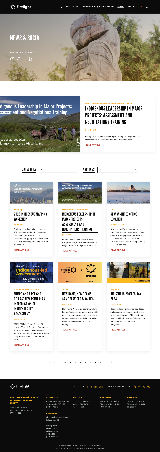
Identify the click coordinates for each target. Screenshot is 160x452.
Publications (106, 7)
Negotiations (117, 103)
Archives (89, 169)
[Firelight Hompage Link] (20, 6)
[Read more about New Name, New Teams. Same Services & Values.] (80, 272)
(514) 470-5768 (52, 437)
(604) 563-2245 (52, 407)
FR (141, 7)
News (120, 7)
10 (96, 362)
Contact (132, 7)
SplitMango (100, 448)
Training (128, 103)
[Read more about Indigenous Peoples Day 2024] (128, 272)
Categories (29, 169)
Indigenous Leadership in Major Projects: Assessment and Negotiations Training (114, 115)
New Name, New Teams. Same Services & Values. (78, 296)
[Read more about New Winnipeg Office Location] (128, 193)
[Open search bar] (147, 7)
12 (106, 362)
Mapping (114, 289)
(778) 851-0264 (16, 413)
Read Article (93, 145)
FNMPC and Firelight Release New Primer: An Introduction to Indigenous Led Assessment (29, 303)
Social (113, 209)
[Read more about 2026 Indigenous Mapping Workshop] (31, 193)
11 (101, 362)
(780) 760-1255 (106, 407)
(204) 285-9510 (133, 407)
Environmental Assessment (98, 103)
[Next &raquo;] (111, 362)
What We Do (72, 7)
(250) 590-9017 (79, 407)
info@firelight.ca (95, 387)
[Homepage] (61, 6)
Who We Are (89, 7)
